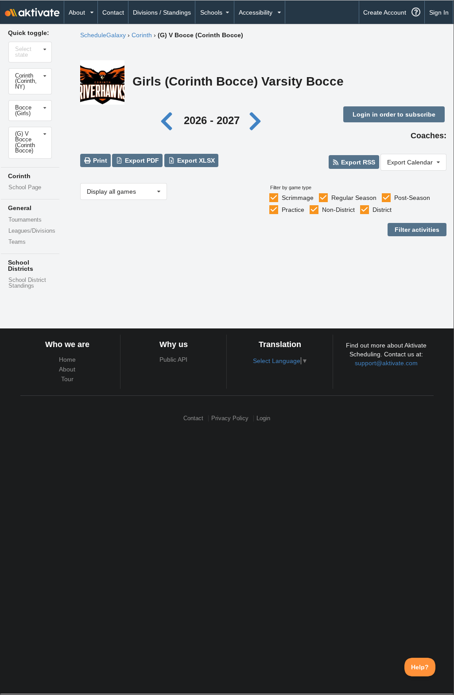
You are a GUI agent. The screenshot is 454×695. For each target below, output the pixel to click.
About (67, 369)
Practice (293, 209)
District (382, 209)
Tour (67, 379)
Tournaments (25, 220)
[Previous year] (169, 120)
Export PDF (141, 160)
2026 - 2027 (212, 120)
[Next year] (256, 120)
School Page (24, 187)
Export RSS (357, 162)
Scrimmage (298, 197)
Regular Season (353, 197)
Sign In (439, 12)
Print (99, 160)
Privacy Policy (229, 418)
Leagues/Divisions (31, 231)
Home (67, 359)
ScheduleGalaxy (103, 35)
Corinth (142, 35)
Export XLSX (195, 160)
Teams (17, 242)
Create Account (384, 12)
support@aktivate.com (386, 363)
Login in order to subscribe (394, 114)
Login (263, 418)
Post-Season (412, 197)
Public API (173, 359)
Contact (113, 12)
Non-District (338, 209)
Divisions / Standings (162, 12)
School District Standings (27, 283)
